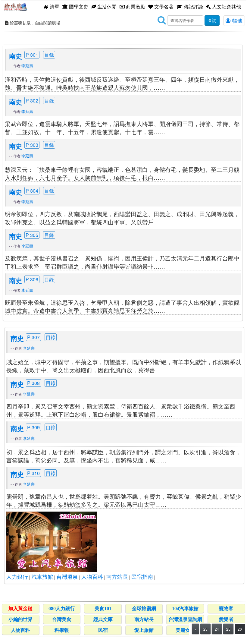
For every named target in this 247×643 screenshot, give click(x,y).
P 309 (33, 427)
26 (240, 629)
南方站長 (117, 577)
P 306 (32, 279)
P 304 (32, 190)
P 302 (32, 100)
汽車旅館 (42, 577)
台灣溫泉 (67, 577)
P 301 (32, 54)
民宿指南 (142, 577)
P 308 (33, 383)
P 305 (32, 235)
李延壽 (27, 65)
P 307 (33, 337)
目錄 (49, 54)
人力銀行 (17, 577)
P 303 (32, 144)
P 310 (33, 473)
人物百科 (92, 577)
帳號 (236, 20)
